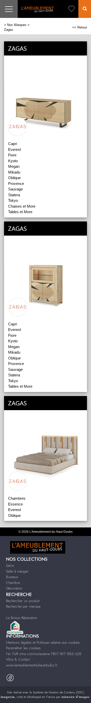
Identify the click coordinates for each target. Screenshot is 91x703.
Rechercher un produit (22, 601)
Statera (14, 195)
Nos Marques (17, 25)
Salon (10, 565)
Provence (16, 183)
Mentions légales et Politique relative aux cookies (43, 642)
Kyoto (13, 161)
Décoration (14, 588)
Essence (15, 504)
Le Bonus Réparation (21, 618)
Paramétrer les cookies (23, 648)
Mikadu (14, 172)
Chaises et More (21, 206)
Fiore (12, 155)
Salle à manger (17, 571)
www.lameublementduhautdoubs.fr (32, 665)
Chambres (17, 498)
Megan (13, 166)
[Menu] (9, 9)
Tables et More (20, 212)
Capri (12, 144)
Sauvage (15, 189)
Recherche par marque (23, 606)
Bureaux (12, 577)
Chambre (13, 582)
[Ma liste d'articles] (71, 9)
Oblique (14, 178)
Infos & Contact (18, 659)
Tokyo (13, 200)
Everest (14, 149)
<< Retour (79, 27)
